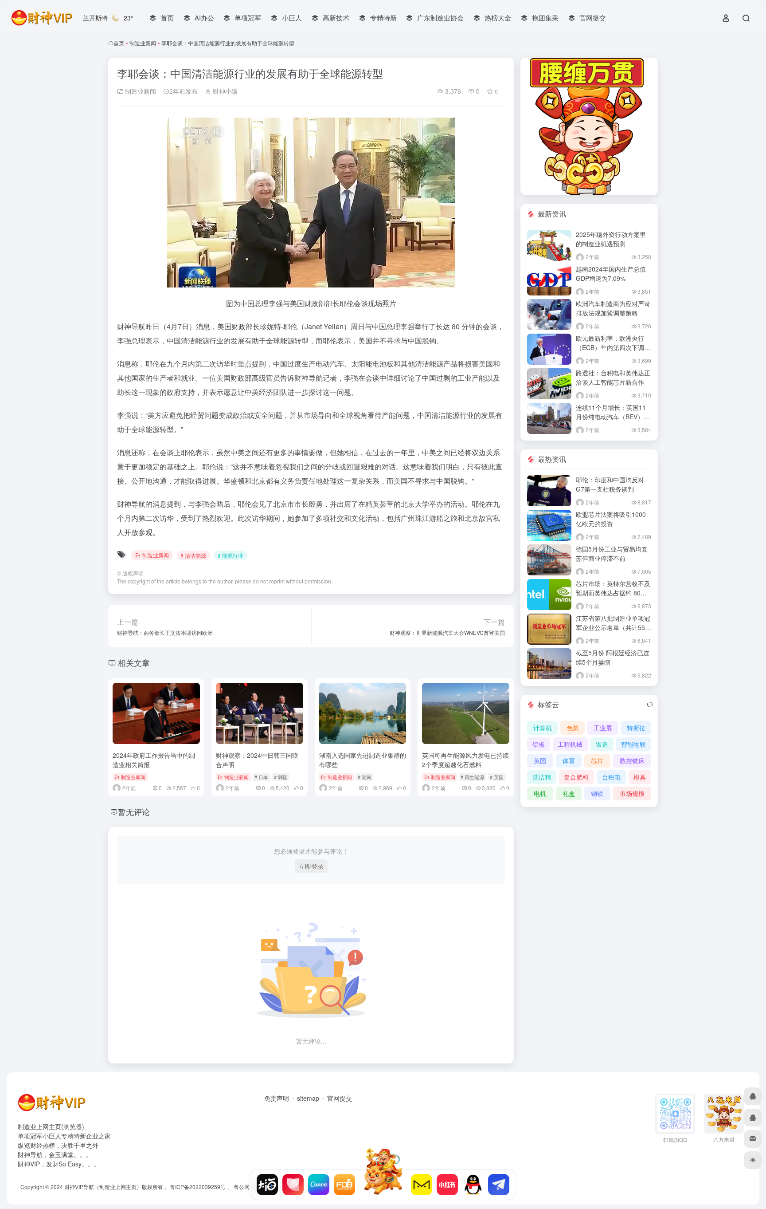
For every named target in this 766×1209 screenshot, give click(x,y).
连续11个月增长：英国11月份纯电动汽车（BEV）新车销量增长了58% (613, 416)
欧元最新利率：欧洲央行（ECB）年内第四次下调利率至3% (613, 347)
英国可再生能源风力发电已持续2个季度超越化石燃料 (465, 760)
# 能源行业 (230, 555)
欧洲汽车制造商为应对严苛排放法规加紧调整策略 (613, 308)
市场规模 (632, 793)
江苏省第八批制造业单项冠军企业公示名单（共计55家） (613, 627)
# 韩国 (281, 776)
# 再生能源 (472, 776)
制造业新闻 (142, 43)
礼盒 (569, 793)
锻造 (602, 744)
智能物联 (633, 744)
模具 (639, 776)
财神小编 (224, 91)
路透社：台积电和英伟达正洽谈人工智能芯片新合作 (613, 377)
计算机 (542, 727)
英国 (540, 760)
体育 (569, 760)
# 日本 (261, 776)
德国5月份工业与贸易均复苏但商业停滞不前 (612, 553)
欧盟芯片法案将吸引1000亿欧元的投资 (611, 519)
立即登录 (311, 866)
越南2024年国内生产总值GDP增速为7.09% (611, 273)
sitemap (308, 1098)
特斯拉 (636, 727)
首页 (118, 43)
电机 (540, 793)
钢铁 (597, 793)
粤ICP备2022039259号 (198, 1186)
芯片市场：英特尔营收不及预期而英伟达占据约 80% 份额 (613, 592)
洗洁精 (541, 776)
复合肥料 (576, 776)
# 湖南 (364, 776)
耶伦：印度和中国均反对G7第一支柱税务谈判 (610, 484)
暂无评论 (134, 811)
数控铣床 (632, 760)
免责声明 (276, 1098)
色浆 (573, 727)
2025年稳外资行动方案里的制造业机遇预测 (611, 239)
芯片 (597, 760)
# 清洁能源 (193, 555)
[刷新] (649, 704)
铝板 (538, 744)
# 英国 (497, 776)
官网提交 (339, 1098)
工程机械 (570, 744)
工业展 (603, 727)
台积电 (611, 776)
